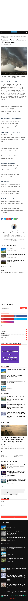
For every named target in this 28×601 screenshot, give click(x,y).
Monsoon (6, 215)
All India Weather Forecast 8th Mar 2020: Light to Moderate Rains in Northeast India (16, 480)
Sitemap (16, 458)
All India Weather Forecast (7, 490)
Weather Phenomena (14, 335)
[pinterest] (7, 319)
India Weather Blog (14, 595)
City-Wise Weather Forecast (19, 490)
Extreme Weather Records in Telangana (16, 386)
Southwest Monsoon (8, 36)
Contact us (16, 456)
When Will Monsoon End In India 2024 (16, 248)
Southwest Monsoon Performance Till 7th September (16, 255)
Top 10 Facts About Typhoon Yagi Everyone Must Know (15, 376)
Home (2, 36)
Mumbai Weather (20, 492)
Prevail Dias (4, 44)
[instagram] (7, 322)
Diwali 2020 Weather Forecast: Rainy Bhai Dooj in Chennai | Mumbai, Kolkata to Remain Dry (16, 466)
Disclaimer (3, 455)
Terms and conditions (18, 455)
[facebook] (20, 316)
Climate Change (14, 337)
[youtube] (7, 316)
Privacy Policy (4, 456)
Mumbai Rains (14, 333)
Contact (13, 592)
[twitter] (20, 319)
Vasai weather (4, 494)
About (2, 458)
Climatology (14, 339)
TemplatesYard (13, 598)
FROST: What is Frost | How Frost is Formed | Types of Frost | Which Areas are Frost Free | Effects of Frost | (16, 584)
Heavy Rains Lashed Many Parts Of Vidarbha (15, 559)
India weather (12, 492)
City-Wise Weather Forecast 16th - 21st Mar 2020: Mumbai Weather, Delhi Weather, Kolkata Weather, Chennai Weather (16, 406)
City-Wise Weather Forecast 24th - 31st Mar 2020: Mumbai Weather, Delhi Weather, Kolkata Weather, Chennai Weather (16, 398)
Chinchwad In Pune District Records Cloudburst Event (15, 261)
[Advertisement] (14, 15)
